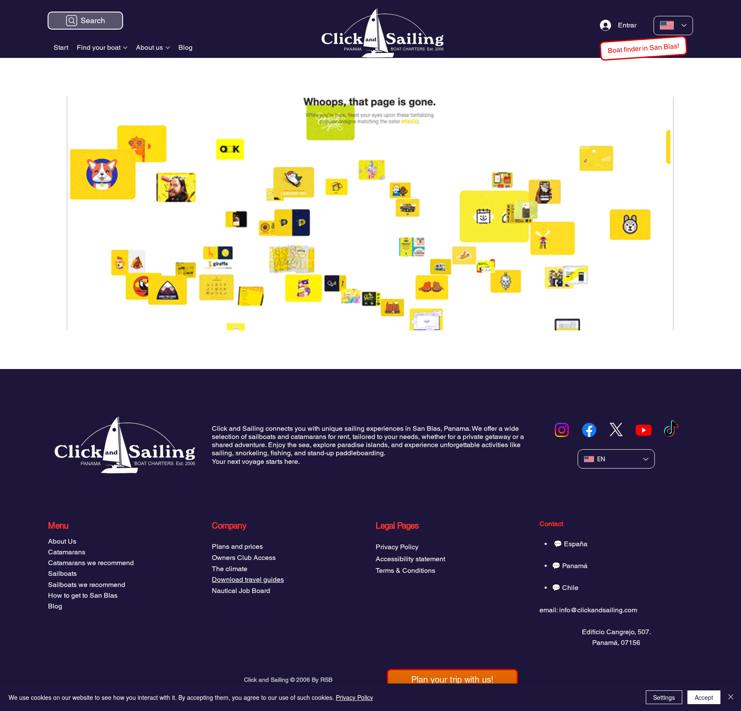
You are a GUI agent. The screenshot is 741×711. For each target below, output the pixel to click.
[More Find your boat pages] (125, 47)
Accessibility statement (410, 559)
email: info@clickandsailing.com (588, 610)
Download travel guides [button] (248, 579)
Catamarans (66, 552)
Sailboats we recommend (86, 585)
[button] (452, 679)
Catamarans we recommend (91, 563)
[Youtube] (643, 430)
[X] (616, 430)
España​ (575, 544)
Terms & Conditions (405, 570)
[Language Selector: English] (673, 25)
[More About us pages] (168, 47)
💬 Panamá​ (569, 566)
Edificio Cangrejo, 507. (616, 632)
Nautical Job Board (241, 591)
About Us (62, 541)
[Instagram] (561, 430)
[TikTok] (671, 430)
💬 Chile (565, 588)
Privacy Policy (397, 547)
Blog (55, 606)
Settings (664, 697)
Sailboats (62, 573)
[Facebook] (589, 430)
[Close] (731, 697)
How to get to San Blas (82, 595)
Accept (704, 697)
